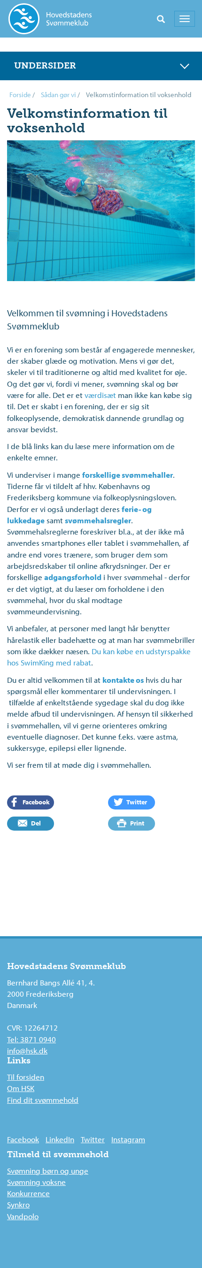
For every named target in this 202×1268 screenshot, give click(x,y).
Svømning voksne (36, 1182)
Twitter (136, 802)
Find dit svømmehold (42, 1100)
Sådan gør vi (58, 94)
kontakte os (123, 680)
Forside (20, 94)
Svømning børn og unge (47, 1171)
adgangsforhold (72, 577)
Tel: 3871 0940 (31, 1039)
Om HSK (20, 1088)
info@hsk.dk (27, 1050)
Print (136, 823)
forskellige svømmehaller (127, 475)
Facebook (35, 802)
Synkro (18, 1204)
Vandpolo (23, 1216)
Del (35, 823)
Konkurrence (28, 1193)
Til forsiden (25, 1077)
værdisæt (100, 395)
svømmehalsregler (98, 520)
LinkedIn (60, 1139)
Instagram (128, 1139)
